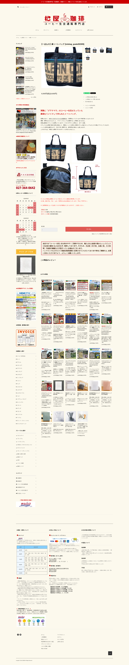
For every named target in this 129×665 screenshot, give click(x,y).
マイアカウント (61, 634)
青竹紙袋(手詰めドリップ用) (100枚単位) (46, 424)
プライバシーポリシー (46, 644)
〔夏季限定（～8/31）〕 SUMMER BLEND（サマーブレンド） (70, 327)
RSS (42, 648)
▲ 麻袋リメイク (24, 37)
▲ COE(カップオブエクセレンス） (24, 444)
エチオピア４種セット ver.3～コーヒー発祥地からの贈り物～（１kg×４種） (82, 294)
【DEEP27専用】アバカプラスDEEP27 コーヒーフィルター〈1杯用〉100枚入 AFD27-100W (82, 425)
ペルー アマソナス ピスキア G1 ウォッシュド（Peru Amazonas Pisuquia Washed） (70, 363)
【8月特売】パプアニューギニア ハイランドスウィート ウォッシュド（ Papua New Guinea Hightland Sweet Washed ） (30, 89)
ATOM (45, 648)
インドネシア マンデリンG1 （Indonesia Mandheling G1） (30, 68)
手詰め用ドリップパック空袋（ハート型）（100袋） (70, 394)
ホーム (37, 30)
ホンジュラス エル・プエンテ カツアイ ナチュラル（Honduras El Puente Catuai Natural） (46, 328)
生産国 (55, 30)
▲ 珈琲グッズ (19, 457)
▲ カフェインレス (20, 447)
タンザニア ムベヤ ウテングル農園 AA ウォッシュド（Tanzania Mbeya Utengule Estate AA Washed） (58, 363)
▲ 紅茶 (17, 460)
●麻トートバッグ (32, 37)
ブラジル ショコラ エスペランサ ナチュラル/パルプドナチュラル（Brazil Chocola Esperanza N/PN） (94, 363)
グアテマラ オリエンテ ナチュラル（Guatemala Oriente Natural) (58, 294)
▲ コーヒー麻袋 (20, 463)
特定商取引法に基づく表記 (105, 233)
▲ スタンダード (20, 435)
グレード (46, 30)
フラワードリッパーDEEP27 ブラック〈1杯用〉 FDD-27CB (70, 425)
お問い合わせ (90, 30)
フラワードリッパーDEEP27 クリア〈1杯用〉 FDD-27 (58, 425)
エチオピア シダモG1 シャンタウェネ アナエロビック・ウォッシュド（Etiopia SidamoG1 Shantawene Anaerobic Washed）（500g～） (70, 296)
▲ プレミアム (19, 438)
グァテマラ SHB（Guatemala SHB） (29, 77)
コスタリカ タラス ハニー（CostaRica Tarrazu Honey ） (106, 362)
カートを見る (60, 639)
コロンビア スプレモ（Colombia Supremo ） (30, 58)
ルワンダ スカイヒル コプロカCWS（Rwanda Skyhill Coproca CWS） (82, 362)
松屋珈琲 (23, 660)
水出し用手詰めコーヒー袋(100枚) (58, 394)
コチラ (20, 585)
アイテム (110, 6)
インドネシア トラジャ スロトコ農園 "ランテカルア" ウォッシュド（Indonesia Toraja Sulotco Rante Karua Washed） (46, 364)
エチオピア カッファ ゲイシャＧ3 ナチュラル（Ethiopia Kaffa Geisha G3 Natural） (46, 395)
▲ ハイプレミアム (20, 441)
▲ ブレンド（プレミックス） (23, 450)
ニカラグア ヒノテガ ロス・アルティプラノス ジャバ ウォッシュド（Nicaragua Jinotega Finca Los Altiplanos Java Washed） (94, 296)
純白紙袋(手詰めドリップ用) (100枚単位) (94, 394)
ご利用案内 (68, 30)
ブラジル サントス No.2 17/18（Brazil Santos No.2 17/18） (30, 49)
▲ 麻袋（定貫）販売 (21, 454)
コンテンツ (78, 30)
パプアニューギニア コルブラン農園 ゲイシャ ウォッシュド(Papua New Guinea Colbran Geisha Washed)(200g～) (94, 329)
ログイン (101, 6)
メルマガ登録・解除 (46, 646)
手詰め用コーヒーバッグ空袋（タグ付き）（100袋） (82, 394)
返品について (95, 233)
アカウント (92, 6)
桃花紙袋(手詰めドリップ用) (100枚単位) (106, 394)
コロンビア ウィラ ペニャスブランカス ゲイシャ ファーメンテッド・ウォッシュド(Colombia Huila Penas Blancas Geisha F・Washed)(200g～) (106, 330)
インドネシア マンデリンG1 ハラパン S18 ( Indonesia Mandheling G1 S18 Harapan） (82, 328)
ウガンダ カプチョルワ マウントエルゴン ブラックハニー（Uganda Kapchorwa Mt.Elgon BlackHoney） (58, 329)
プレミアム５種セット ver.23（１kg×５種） (105, 293)
